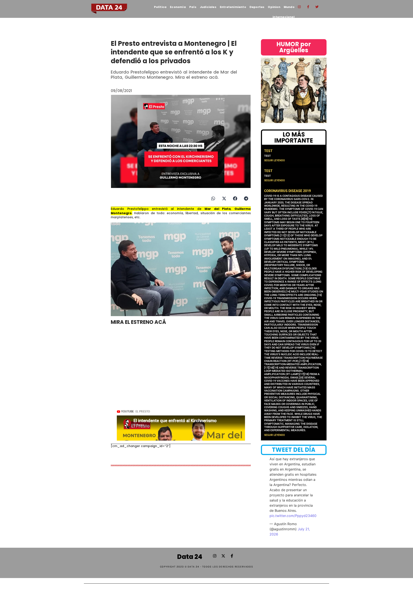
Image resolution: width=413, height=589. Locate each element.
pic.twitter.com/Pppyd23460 (293, 516)
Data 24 (189, 556)
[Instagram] (299, 6)
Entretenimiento (233, 7)
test (268, 151)
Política (160, 7)
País (192, 7)
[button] (213, 198)
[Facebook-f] (308, 6)
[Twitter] (317, 6)
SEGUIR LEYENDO (274, 160)
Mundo (289, 7)
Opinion (274, 7)
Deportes (257, 7)
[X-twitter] (223, 556)
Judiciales (208, 7)
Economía (178, 7)
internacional (283, 17)
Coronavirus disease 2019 (287, 191)
